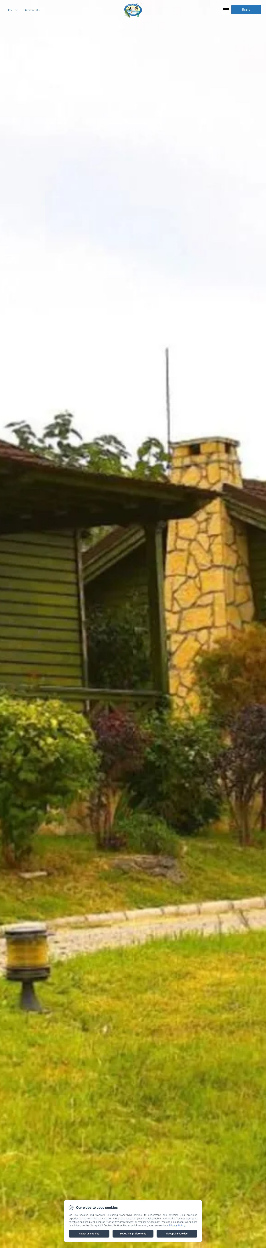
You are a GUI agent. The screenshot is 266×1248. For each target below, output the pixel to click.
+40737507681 (31, 9)
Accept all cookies (177, 1233)
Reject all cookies (89, 1233)
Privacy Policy (177, 1225)
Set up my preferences (133, 1233)
